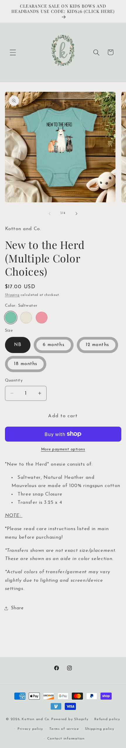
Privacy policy (30, 729)
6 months (53, 344)
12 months (97, 344)
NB (17, 344)
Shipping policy (99, 729)
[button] (13, 52)
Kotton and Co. (36, 719)
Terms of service (64, 729)
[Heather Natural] (26, 317)
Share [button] (17, 608)
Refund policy (107, 719)
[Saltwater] (11, 317)
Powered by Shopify (69, 719)
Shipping (12, 295)
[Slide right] (76, 213)
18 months (26, 364)
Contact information (66, 738)
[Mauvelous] (41, 317)
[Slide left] (49, 213)
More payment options (63, 449)
